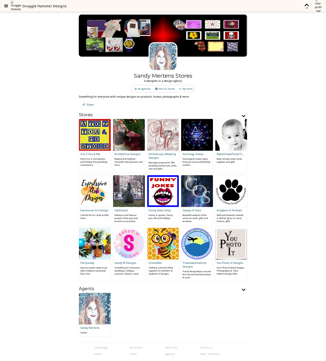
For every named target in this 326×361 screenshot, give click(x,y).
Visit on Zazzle (166, 88)
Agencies (170, 354)
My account (136, 347)
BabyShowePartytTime (231, 154)
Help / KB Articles (210, 354)
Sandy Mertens (89, 328)
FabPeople (121, 210)
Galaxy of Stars (192, 210)
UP (307, 8)
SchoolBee (155, 263)
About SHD (171, 347)
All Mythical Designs (127, 154)
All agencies (144, 88)
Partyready (87, 263)
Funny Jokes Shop (160, 210)
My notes (187, 88)
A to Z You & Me (90, 154)
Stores (133, 354)
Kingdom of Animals (229, 210)
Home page (101, 347)
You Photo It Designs (230, 263)
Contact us (206, 347)
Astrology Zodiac (193, 154)
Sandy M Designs (125, 263)
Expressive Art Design (94, 210)
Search (98, 354)
